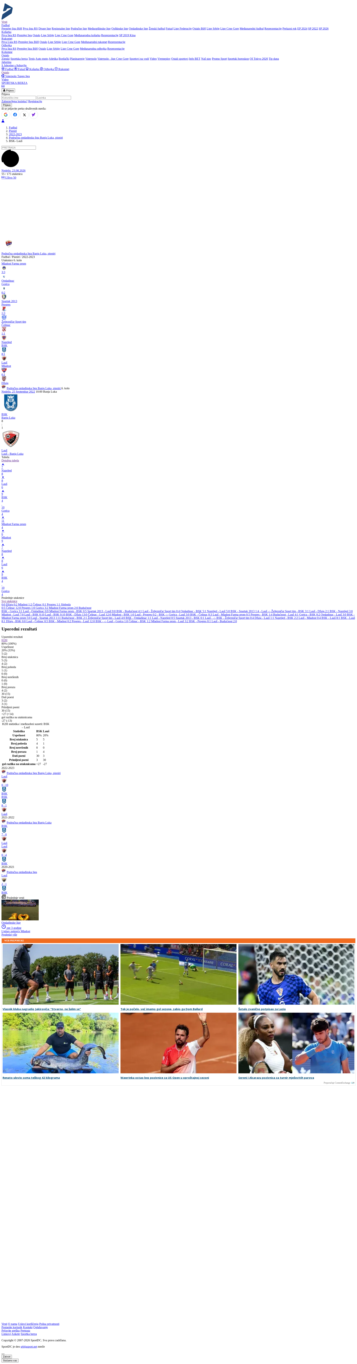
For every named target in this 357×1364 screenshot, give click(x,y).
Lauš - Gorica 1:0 (118, 621)
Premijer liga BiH (11, 28)
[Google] (5, 114)
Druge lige (44, 28)
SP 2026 (324, 28)
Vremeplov (164, 58)
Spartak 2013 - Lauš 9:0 (101, 611)
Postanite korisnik (11, 1327)
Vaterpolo (91, 58)
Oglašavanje (40, 1327)
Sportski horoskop (238, 58)
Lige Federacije (182, 28)
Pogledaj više (9, 934)
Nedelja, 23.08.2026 (13, 170)
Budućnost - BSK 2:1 (75, 617)
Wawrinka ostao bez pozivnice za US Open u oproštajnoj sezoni (164, 1077)
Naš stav (206, 58)
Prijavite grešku (10, 1330)
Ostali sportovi (179, 58)
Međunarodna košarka (87, 35)
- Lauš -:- (265, 611)
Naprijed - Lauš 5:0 (219, 611)
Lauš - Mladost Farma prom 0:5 (232, 614)
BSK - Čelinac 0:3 (201, 614)
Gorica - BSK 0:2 (310, 614)
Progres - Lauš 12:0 (84, 621)
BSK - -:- (101, 621)
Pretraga (25, 1330)
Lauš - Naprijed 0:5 (164, 617)
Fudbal (9, 69)
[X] (24, 115)
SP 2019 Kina (127, 35)
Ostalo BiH (199, 28)
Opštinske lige (119, 28)
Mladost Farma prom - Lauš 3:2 (170, 621)
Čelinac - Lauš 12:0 (100, 614)
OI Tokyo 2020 (259, 58)
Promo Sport (219, 58)
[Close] (2, 1354)
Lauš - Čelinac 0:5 (37, 621)
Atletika (53, 58)
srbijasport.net (29, 1346)
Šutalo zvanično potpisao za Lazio (262, 1009)
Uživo (10, 177)
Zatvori (6, 1356)
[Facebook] (15, 114)
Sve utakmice (9, 601)
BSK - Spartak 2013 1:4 (245, 611)
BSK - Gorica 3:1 (12, 611)
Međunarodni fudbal (252, 28)
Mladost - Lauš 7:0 (12, 614)
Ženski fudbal (157, 28)
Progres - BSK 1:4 (262, 614)
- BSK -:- (163, 614)
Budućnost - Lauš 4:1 (286, 614)
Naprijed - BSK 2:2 (287, 617)
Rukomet (63, 69)
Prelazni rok (289, 28)
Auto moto (41, 58)
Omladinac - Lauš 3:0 (334, 614)
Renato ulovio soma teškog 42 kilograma (31, 1077)
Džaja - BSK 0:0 (16, 621)
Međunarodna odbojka (93, 48)
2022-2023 (15, 134)
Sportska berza (19, 58)
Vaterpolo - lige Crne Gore (113, 58)
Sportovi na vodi (139, 58)
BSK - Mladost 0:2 (60, 621)
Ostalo (36, 35)
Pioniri (13, 130)
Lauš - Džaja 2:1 (319, 611)
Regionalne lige (61, 28)
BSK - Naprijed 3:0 (341, 611)
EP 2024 (302, 28)
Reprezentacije (273, 28)
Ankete (15, 1334)
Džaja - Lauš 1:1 (265, 617)
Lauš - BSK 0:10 (34, 614)
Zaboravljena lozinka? (14, 101)
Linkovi (6, 1334)
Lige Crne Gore (229, 28)
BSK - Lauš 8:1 (331, 617)
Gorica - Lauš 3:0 (179, 614)
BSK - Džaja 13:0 (77, 614)
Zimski (5, 58)
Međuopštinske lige (99, 28)
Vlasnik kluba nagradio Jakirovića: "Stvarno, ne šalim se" (42, 1009)
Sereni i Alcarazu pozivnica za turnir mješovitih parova (276, 1077)
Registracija (35, 101)
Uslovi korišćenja (28, 1323)
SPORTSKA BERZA (14, 82)
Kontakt (28, 1327)
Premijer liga (24, 35)
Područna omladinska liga (22, 872)
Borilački (64, 58)
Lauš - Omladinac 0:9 (36, 611)
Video (153, 58)
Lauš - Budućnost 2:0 (224, 621)
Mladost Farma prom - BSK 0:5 (68, 611)
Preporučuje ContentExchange (337, 1083)
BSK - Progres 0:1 (200, 621)
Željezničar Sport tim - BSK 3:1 (290, 611)
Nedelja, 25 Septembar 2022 (18, 391)
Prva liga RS (30, 28)
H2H (4, 640)
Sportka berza (29, 1334)
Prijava (9, 90)
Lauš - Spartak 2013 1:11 (46, 617)
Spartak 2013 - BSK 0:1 (190, 617)
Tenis (31, 58)
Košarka (34, 69)
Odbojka (49, 69)
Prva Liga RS (9, 42)
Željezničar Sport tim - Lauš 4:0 (107, 617)
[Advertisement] (178, 208)
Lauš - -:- (210, 617)
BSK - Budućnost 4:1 (129, 611)
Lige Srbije (213, 28)
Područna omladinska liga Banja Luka (29, 822)
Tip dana (274, 58)
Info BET (194, 58)
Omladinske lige (138, 28)
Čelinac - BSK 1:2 (140, 621)
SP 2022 (313, 28)
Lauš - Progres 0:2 (146, 614)
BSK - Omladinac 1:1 (139, 617)
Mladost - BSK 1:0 (123, 614)
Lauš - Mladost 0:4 (310, 617)
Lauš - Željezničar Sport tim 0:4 (162, 611)
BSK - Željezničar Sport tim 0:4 (235, 617)
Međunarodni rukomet (94, 42)
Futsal (169, 28)
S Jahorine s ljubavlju (14, 65)
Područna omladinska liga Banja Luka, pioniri (36, 137)
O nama (12, 1323)
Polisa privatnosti (49, 1323)
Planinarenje (77, 58)
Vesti (4, 21)
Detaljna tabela (10, 460)
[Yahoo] (33, 114)
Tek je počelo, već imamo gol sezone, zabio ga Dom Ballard (161, 1009)
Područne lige (79, 28)
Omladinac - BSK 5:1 (194, 611)
